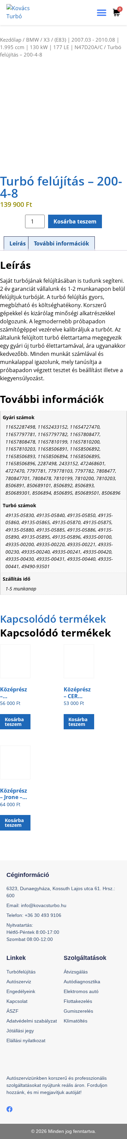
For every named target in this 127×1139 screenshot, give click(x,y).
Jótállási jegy (20, 1030)
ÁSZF (12, 1011)
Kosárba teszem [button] (14, 721)
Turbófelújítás (21, 971)
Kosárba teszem (75, 221)
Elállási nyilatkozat (25, 1040)
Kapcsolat (16, 1001)
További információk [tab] (61, 243)
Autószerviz (18, 981)
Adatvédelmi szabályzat (31, 1021)
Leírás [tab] (17, 243)
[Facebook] (9, 1109)
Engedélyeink (20, 991)
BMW (32, 39)
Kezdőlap (10, 39)
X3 (47, 39)
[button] (101, 12)
